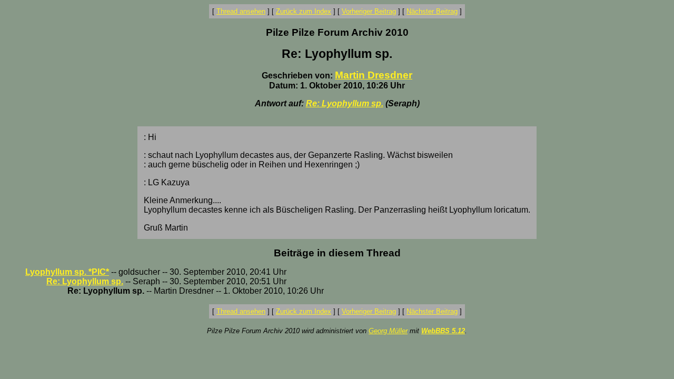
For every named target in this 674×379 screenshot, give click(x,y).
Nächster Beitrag (432, 11)
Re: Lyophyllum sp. (344, 103)
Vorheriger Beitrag (369, 11)
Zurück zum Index (303, 11)
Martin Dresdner (373, 75)
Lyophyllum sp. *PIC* (67, 271)
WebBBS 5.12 (443, 331)
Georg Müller (388, 331)
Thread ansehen (240, 11)
